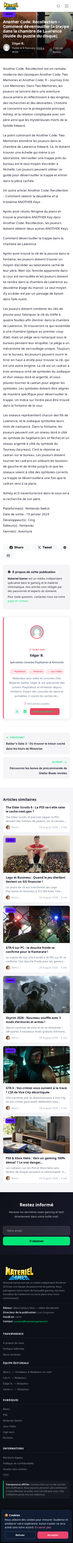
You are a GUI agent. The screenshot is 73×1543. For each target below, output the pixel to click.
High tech (8, 1431)
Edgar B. (37, 655)
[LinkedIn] (25, 712)
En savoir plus (43, 1527)
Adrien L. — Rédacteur (16, 1389)
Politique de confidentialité (18, 1463)
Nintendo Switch (12, 1420)
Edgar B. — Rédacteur (16, 1383)
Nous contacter (12, 1354)
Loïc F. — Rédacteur (14, 1377)
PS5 (5, 1414)
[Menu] (66, 6)
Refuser (20, 1535)
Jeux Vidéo (9, 1426)
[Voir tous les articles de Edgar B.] (37, 632)
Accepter (52, 1535)
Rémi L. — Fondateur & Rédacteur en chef (27, 1371)
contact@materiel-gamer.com (31, 1321)
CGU (6, 1474)
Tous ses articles (43, 711)
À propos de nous (13, 1342)
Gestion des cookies (15, 1468)
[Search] (58, 6)
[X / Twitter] (17, 712)
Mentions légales (13, 1457)
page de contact (18, 601)
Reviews (8, 1437)
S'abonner (37, 1241)
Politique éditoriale (13, 1348)
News (9, 14)
